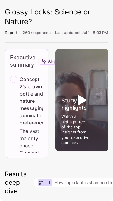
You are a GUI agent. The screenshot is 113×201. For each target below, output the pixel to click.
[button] (81, 100)
